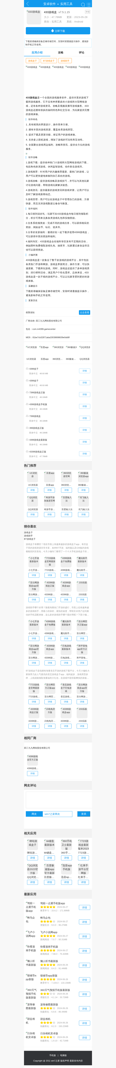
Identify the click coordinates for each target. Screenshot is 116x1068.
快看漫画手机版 (49, 946)
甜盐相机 (45, 1019)
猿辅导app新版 (48, 975)
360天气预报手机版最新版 (55, 990)
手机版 (53, 1055)
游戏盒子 (32, 61)
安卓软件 (49, 4)
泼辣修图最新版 (49, 1004)
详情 (84, 371)
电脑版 (63, 1055)
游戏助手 (65, 61)
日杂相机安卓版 (49, 1033)
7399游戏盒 (35, 416)
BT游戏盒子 (49, 61)
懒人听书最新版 (49, 961)
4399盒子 (33, 369)
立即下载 (59, 31)
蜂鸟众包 (45, 917)
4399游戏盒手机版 (38, 404)
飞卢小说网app (48, 932)
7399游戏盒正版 (37, 392)
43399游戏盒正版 (37, 451)
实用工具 (66, 4)
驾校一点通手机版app (52, 903)
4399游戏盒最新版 (38, 440)
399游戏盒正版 (36, 428)
